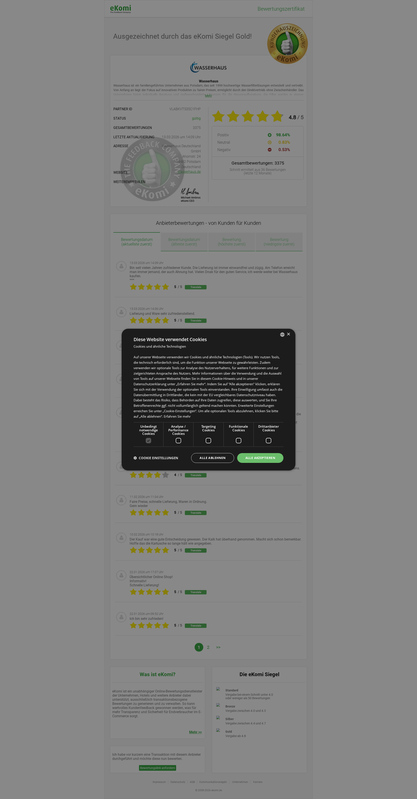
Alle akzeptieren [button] (260, 458)
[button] (156, 458)
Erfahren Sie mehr (177, 416)
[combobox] (282, 334)
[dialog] (208, 399)
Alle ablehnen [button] (212, 458)
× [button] (288, 334)
